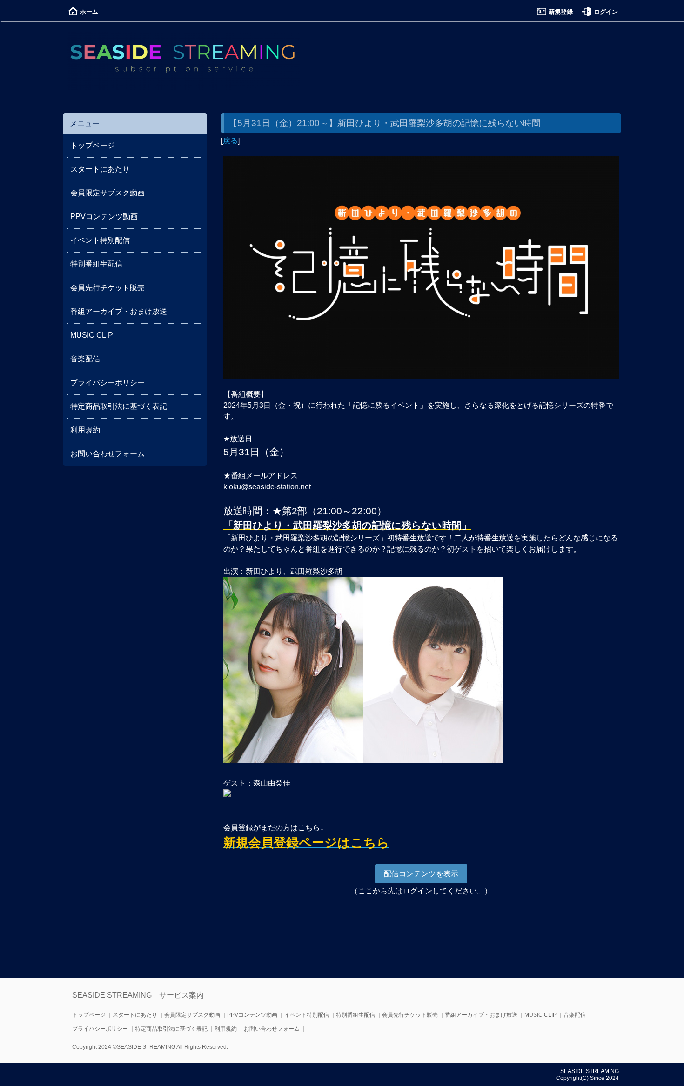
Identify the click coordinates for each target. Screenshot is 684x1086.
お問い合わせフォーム (107, 454)
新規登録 (561, 11)
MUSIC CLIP (91, 335)
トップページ (92, 145)
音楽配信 (85, 359)
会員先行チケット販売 (107, 288)
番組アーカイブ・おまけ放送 (118, 311)
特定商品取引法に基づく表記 (118, 406)
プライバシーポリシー (107, 382)
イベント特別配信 (100, 240)
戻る (230, 141)
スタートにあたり (100, 169)
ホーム (89, 11)
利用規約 (85, 430)
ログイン (606, 11)
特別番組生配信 (96, 264)
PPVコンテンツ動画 (104, 216)
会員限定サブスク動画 (107, 193)
